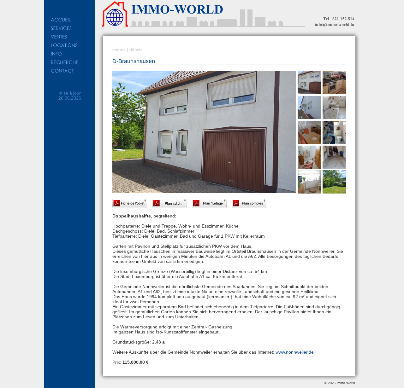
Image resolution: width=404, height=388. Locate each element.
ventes (119, 49)
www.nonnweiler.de (295, 352)
